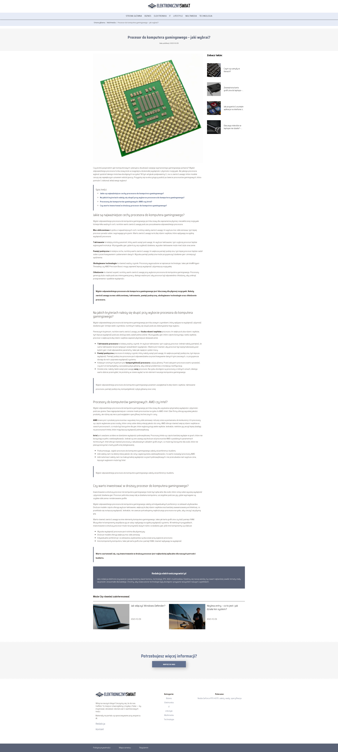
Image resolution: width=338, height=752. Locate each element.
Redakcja (100, 723)
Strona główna (134, 16)
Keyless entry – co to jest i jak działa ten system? (222, 607)
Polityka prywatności (102, 747)
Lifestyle (178, 16)
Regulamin (143, 747)
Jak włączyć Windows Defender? (148, 605)
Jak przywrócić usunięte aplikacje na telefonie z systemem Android (233, 108)
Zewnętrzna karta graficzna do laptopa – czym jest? (233, 89)
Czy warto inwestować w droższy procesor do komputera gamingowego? (133, 205)
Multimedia (191, 16)
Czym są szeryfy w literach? (232, 70)
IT (170, 16)
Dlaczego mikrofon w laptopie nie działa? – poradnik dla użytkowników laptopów (234, 127)
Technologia (205, 16)
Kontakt (100, 729)
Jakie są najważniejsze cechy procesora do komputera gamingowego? (132, 193)
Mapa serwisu (125, 747)
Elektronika (160, 16)
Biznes (148, 16)
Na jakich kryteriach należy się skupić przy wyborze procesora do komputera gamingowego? (142, 197)
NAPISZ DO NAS (169, 664)
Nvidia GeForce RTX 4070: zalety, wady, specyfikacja (219, 698)
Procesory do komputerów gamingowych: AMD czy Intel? (126, 201)
